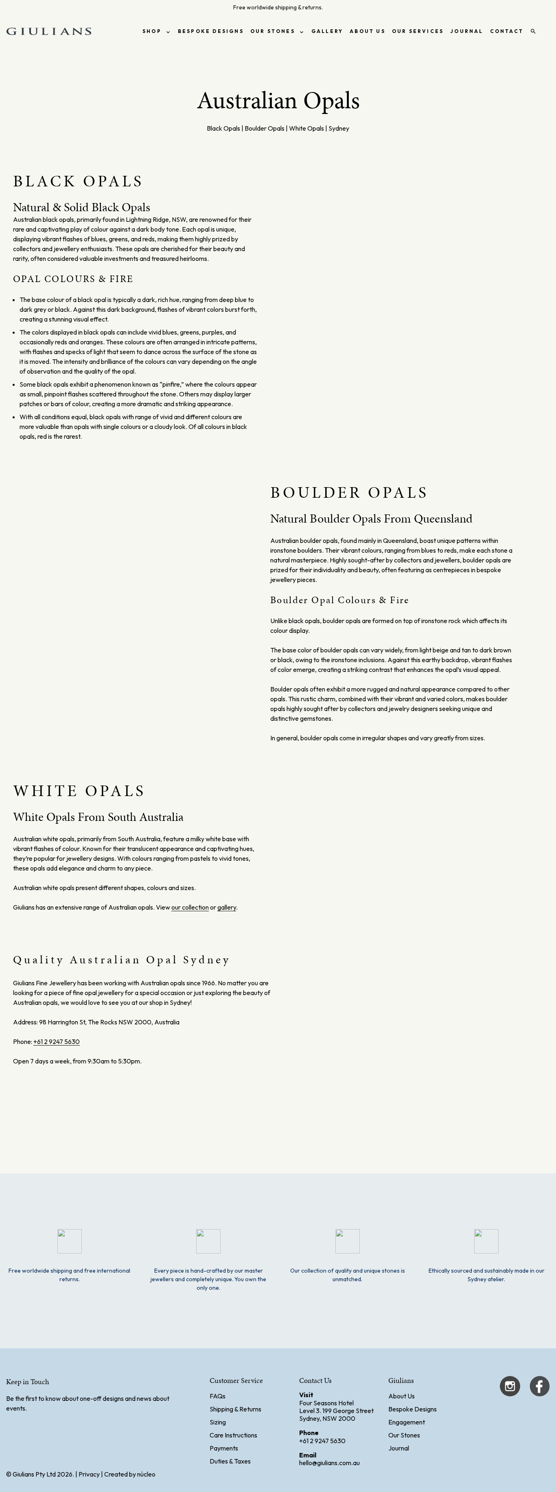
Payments (224, 1448)
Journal (398, 1448)
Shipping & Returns (235, 1409)
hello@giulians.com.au (329, 1463)
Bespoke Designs (412, 1409)
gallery (226, 907)
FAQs (217, 1396)
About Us (401, 1396)
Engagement (406, 1422)
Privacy (89, 1474)
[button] (277, 417)
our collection (190, 907)
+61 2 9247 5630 (56, 1041)
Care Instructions (233, 1435)
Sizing (218, 1422)
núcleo (146, 1474)
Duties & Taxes (230, 1461)
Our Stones (404, 1435)
